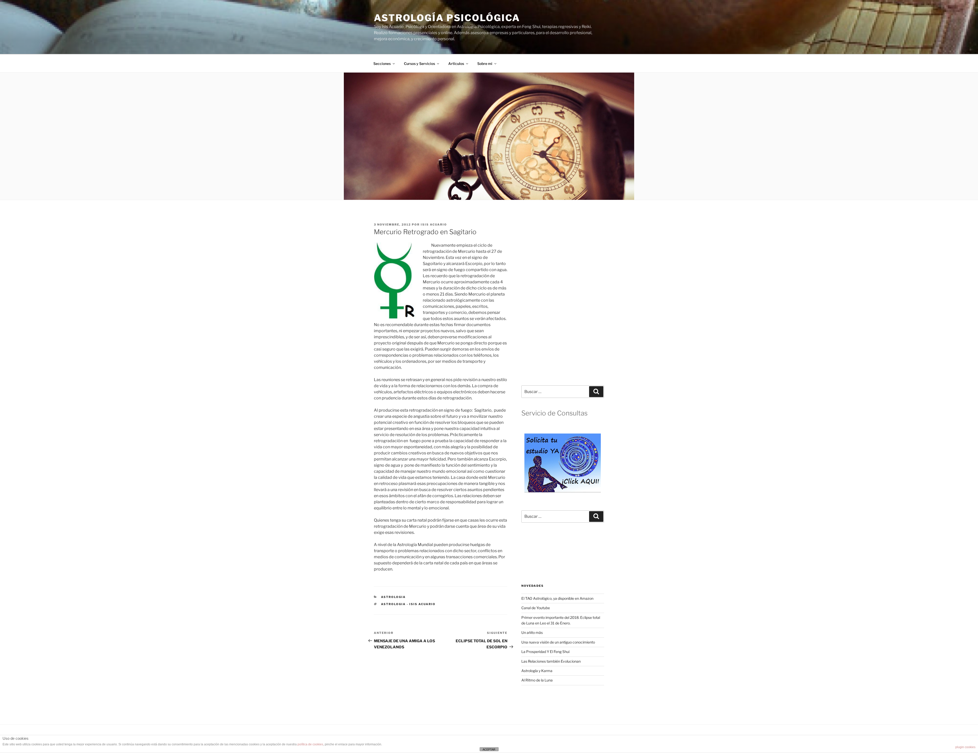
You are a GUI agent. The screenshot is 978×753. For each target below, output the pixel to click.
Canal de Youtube (535, 608)
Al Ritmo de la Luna (537, 680)
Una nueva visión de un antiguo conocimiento (558, 642)
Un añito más (532, 632)
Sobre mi (484, 63)
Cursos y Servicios (419, 63)
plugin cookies (965, 747)
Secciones (382, 63)
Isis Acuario (434, 224)
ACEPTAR (489, 749)
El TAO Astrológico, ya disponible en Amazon (557, 598)
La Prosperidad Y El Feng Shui (545, 651)
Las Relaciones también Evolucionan (551, 661)
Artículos (456, 63)
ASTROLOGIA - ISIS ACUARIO (408, 604)
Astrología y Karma (536, 670)
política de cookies (310, 744)
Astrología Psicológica (447, 17)
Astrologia (393, 597)
